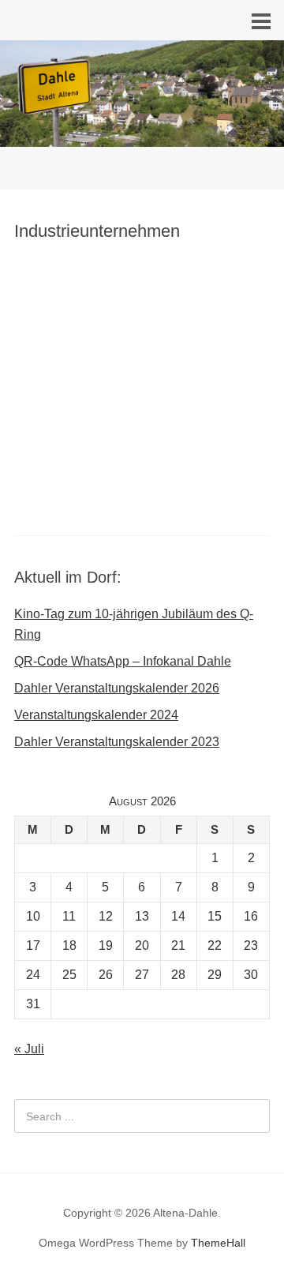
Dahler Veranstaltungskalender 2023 (116, 741)
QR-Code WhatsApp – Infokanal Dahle (122, 661)
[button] (142, 348)
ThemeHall (218, 1242)
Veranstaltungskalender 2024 (96, 715)
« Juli (29, 1049)
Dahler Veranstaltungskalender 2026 (116, 688)
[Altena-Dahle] (142, 141)
